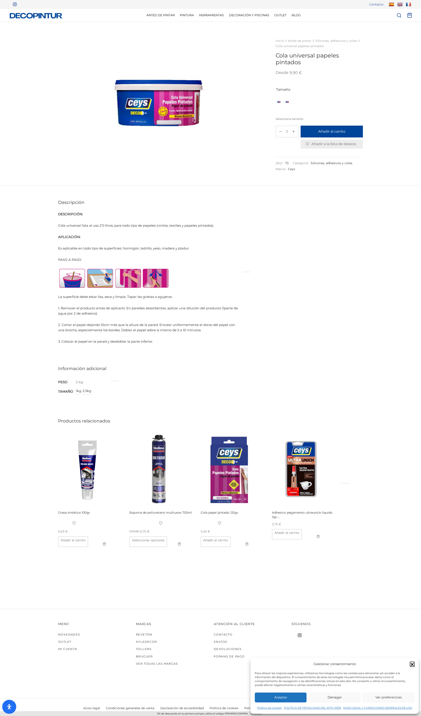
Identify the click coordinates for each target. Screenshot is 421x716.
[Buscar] (399, 15)
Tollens (144, 649)
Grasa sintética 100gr (74, 513)
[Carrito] (409, 15)
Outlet (64, 641)
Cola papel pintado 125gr (219, 513)
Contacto (376, 4)
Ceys (291, 169)
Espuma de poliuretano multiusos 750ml (160, 513)
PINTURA (187, 15)
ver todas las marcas (157, 663)
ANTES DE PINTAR (160, 15)
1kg (78, 391)
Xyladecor (146, 641)
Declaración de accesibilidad (182, 708)
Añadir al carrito (331, 131)
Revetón (144, 634)
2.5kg (87, 391)
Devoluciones (228, 649)
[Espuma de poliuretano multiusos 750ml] (161, 469)
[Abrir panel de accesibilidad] (9, 707)
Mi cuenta (67, 649)
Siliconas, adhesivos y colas (336, 41)
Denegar (335, 697)
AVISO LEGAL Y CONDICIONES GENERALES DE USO (377, 707)
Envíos (220, 641)
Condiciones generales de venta (130, 708)
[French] (408, 4)
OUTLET (280, 15)
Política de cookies (269, 707)
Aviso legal (91, 708)
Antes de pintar (299, 41)
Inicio (280, 41)
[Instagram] (13, 4)
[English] (399, 4)
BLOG (296, 15)
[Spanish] (391, 4)
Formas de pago (229, 656)
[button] (412, 664)
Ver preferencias (388, 697)
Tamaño (283, 89)
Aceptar (280, 697)
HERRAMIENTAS (211, 15)
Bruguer (144, 656)
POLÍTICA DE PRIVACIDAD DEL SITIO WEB (312, 707)
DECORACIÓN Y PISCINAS (249, 15)
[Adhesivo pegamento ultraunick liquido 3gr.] (304, 469)
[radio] (279, 102)
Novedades (69, 634)
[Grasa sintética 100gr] (90, 469)
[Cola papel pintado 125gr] (233, 469)
